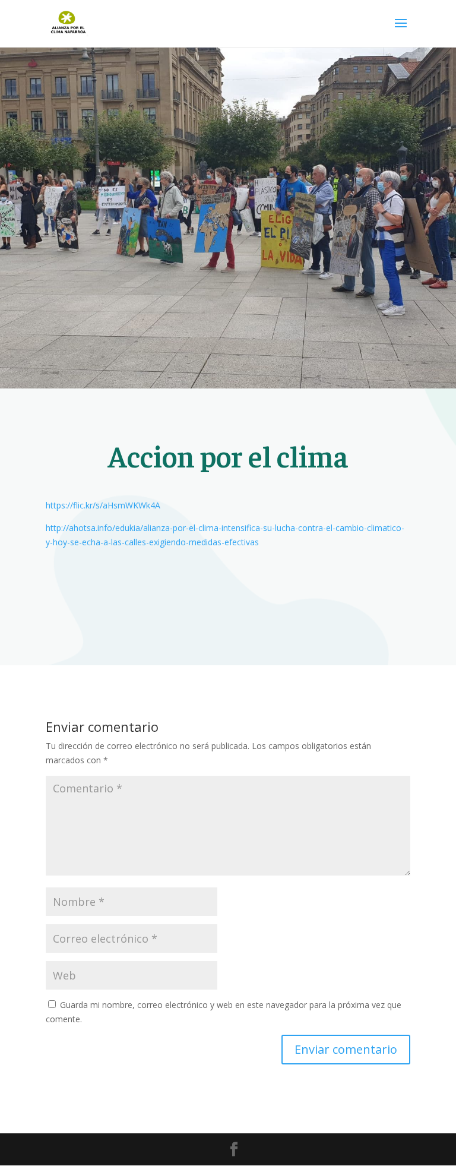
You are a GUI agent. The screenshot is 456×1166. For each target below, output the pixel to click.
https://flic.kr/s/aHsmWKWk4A (103, 505)
